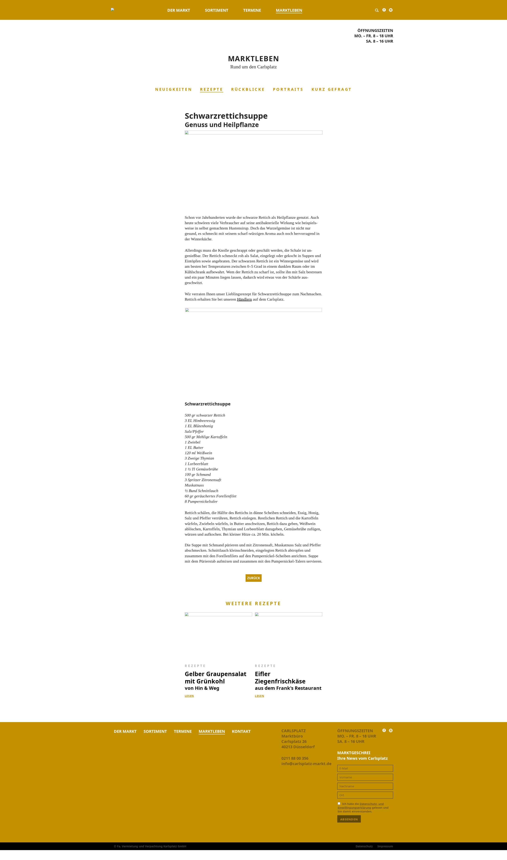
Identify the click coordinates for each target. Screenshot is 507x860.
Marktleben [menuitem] (289, 10)
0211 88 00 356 (294, 758)
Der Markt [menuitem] (178, 10)
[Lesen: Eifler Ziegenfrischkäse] (288, 635)
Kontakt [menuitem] (241, 731)
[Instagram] (390, 11)
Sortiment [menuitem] (216, 10)
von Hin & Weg (215, 680)
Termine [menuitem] (252, 10)
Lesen (189, 696)
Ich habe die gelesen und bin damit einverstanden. (363, 807)
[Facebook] (384, 11)
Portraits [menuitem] (288, 89)
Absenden (349, 819)
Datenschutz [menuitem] (364, 846)
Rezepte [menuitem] (211, 89)
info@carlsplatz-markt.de (306, 763)
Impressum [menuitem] (385, 846)
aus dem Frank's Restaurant (288, 680)
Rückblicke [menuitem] (248, 89)
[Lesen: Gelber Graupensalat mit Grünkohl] (218, 635)
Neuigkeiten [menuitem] (173, 89)
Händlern (244, 299)
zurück (253, 578)
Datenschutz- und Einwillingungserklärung (361, 805)
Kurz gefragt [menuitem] (332, 89)
